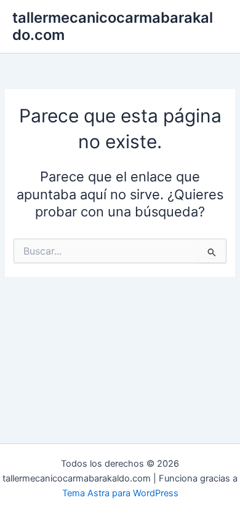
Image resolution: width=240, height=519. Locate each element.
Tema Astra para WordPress (120, 493)
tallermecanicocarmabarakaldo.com (112, 26)
